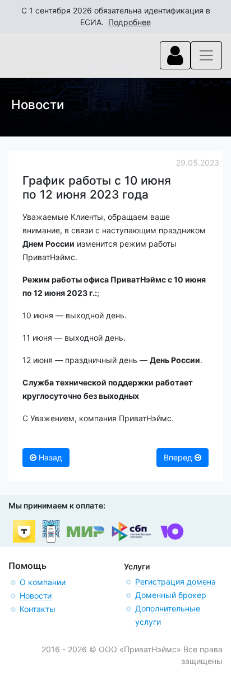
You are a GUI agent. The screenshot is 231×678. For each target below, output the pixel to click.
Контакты (38, 609)
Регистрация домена (175, 581)
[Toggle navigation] (175, 55)
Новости (36, 595)
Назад (49, 457)
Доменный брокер (170, 595)
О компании (43, 582)
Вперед (179, 457)
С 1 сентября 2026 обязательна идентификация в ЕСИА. (115, 16)
